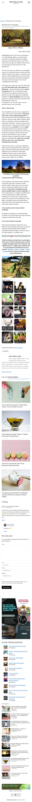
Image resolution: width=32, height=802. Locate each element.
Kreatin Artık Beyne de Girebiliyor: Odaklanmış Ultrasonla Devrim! (19, 736)
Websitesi (4, 573)
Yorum (3, 544)
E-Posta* (3, 567)
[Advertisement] (16, 10)
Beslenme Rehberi (18, 347)
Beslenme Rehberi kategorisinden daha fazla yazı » (19, 378)
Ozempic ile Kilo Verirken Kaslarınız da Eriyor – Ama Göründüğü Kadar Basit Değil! (20, 715)
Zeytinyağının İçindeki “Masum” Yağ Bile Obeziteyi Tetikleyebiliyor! (15, 435)
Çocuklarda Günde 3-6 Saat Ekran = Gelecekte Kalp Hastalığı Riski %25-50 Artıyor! (20, 723)
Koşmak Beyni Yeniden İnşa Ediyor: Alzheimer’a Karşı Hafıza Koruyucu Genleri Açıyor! (19, 752)
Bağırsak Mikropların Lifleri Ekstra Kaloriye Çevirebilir (20, 744)
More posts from (6, 372)
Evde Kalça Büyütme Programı (17, 646)
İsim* (3, 562)
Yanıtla (3, 520)
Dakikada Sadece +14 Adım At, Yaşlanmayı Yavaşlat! (18, 729)
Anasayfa (2, 21)
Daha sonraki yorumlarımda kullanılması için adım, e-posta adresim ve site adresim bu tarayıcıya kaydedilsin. (14, 582)
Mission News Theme (11, 799)
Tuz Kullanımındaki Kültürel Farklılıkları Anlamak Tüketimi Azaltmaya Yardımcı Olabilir (15, 495)
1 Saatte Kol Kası (13, 673)
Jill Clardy (10, 249)
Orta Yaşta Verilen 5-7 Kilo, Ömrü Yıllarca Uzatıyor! (19, 774)
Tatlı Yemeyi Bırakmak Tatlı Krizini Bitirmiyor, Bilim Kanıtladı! (13, 464)
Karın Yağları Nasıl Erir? (15, 668)
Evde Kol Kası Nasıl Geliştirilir (17, 685)
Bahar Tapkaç (10, 524)
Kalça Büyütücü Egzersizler (16, 663)
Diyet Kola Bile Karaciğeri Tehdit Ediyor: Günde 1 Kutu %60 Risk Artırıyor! (14, 406)
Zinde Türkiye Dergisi (16, 2)
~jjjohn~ (16, 249)
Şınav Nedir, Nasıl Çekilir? (16, 658)
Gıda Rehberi (5, 351)
